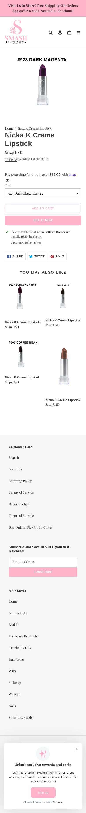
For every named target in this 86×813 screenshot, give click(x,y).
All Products (18, 613)
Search (14, 457)
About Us (15, 469)
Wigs (12, 671)
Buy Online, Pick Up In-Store (30, 527)
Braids (13, 624)
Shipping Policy (20, 481)
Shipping (11, 159)
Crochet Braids (20, 647)
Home (9, 128)
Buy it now (43, 220)
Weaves (14, 694)
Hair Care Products (23, 636)
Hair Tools (16, 659)
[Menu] (78, 32)
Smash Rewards (21, 717)
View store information (26, 242)
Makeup (15, 682)
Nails (12, 706)
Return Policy (19, 504)
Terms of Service (21, 492)
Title (8, 185)
